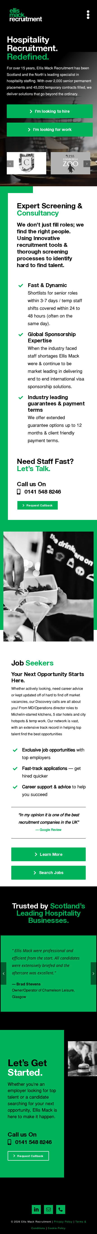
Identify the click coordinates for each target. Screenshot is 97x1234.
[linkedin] (36, 1209)
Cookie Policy (57, 1228)
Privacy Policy (63, 1222)
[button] (10, 163)
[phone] (61, 1209)
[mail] (48, 1209)
